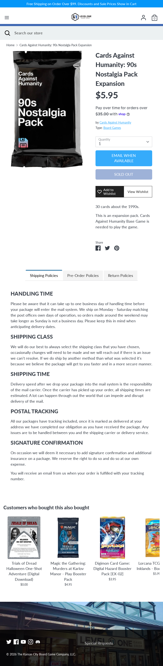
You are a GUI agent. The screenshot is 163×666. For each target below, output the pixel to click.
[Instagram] (30, 641)
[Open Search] (7, 33)
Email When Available (124, 158)
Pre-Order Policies (83, 275)
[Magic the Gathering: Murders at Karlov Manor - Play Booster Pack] (68, 538)
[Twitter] (8, 641)
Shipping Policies (44, 275)
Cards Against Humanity (115, 122)
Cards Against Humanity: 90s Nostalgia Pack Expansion (56, 45)
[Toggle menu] (7, 17)
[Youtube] (23, 641)
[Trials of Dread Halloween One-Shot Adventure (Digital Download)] (24, 538)
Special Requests (99, 643)
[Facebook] (16, 641)
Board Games (112, 128)
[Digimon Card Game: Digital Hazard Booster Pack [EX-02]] (112, 538)
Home (10, 45)
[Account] (143, 16)
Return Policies (120, 275)
